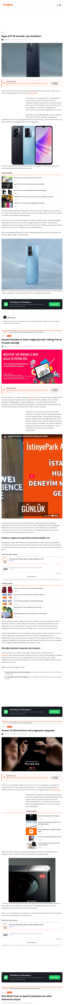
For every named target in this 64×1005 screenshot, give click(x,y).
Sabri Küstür (7, 346)
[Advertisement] (32, 693)
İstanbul (31, 397)
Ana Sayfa (3, 32)
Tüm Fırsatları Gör (31, 576)
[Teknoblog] (8, 5)
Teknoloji (9, 726)
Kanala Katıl (54, 304)
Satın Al (11, 560)
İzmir (37, 397)
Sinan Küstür (7, 39)
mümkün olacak (55, 790)
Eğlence (9, 335)
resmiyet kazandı (32, 93)
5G (9, 291)
